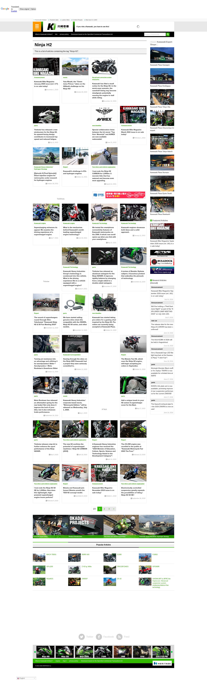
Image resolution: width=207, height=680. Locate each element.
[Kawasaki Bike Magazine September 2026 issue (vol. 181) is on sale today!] (162, 231)
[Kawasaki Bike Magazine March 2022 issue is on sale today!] (133, 114)
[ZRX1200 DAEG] (110, 570)
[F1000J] (145, 557)
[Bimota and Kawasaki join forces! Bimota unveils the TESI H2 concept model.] (75, 473)
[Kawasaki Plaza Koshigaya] (162, 76)
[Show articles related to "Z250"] (142, 652)
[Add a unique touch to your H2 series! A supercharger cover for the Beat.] (133, 385)
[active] (162, 256)
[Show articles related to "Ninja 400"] (45, 652)
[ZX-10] (110, 582)
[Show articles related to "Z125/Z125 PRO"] (161, 652)
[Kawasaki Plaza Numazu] (162, 162)
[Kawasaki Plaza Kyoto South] (162, 183)
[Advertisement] (103, 612)
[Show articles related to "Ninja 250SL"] (84, 652)
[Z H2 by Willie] (74, 570)
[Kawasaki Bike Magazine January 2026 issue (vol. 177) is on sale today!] (46, 66)
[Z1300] (110, 557)
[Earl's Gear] (162, 273)
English (22, 678)
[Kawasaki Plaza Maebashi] (162, 204)
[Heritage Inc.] (162, 663)
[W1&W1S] (39, 582)
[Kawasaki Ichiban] (58, 27)
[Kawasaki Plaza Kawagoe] (162, 55)
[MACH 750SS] (39, 557)
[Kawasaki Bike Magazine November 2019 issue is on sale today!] (104, 473)
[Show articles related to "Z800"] (123, 652)
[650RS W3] (74, 557)
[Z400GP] (74, 582)
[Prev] (35, 652)
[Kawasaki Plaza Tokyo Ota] (162, 97)
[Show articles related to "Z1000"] (103, 652)
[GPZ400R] (145, 570)
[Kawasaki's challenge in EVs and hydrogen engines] (75, 156)
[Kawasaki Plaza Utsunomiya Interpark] (162, 118)
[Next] (172, 652)
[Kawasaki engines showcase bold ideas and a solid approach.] (133, 212)
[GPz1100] (39, 570)
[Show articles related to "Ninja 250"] (65, 652)
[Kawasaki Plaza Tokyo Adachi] (162, 141)
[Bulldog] (162, 264)
